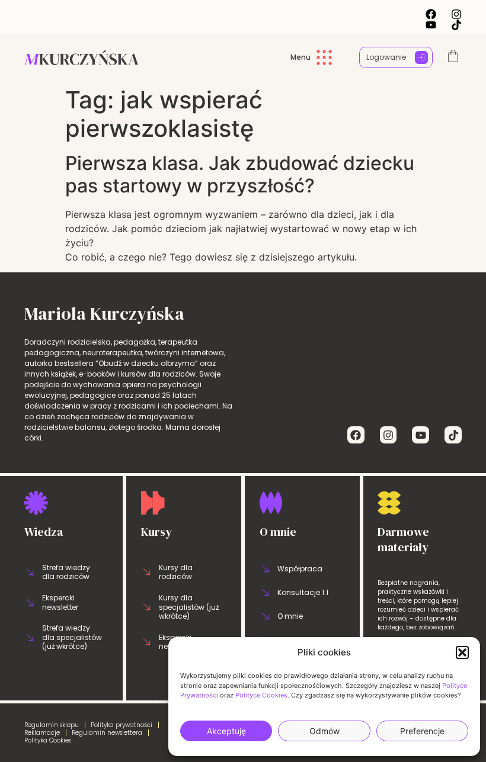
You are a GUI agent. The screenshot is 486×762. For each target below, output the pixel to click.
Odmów (324, 731)
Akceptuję (226, 731)
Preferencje (422, 731)
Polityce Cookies (261, 695)
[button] (462, 652)
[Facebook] (431, 14)
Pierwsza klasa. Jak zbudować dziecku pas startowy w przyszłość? (239, 174)
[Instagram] (456, 14)
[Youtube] (431, 25)
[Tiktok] (456, 25)
